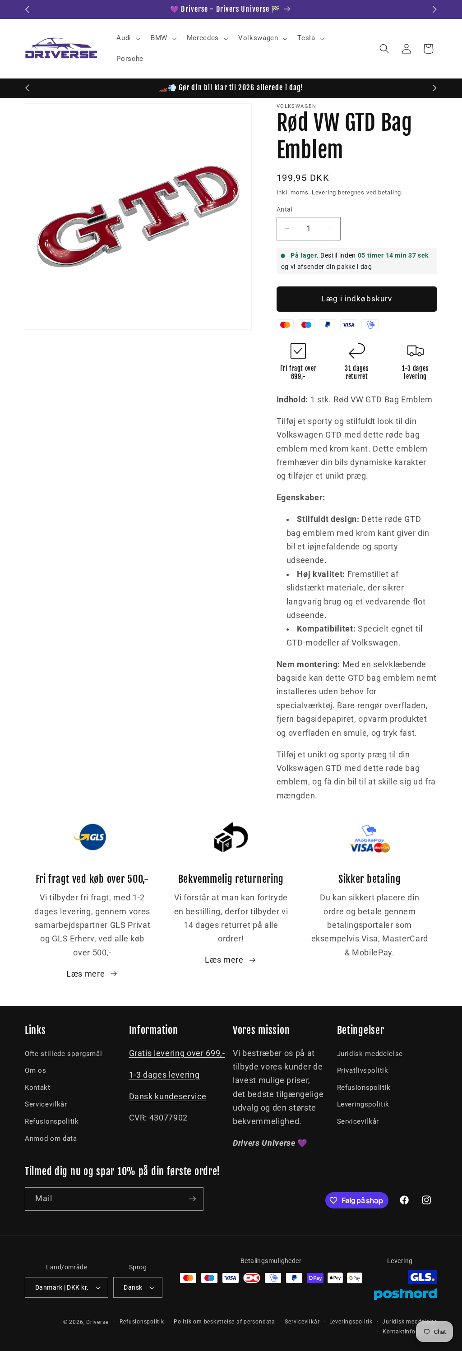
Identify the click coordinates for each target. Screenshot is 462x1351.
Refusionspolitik (52, 1121)
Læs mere (85, 973)
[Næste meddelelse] (435, 9)
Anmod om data (51, 1138)
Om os (35, 1070)
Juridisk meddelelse (370, 1054)
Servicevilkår (46, 1104)
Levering (324, 192)
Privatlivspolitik (362, 1070)
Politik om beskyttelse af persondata (224, 1322)
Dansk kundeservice (168, 1096)
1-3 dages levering (164, 1074)
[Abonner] (192, 1199)
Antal (284, 209)
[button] (128, 38)
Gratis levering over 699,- (177, 1053)
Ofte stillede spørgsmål (63, 1054)
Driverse (97, 1322)
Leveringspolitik (363, 1104)
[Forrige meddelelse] (27, 9)
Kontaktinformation (410, 1331)
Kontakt (38, 1088)
